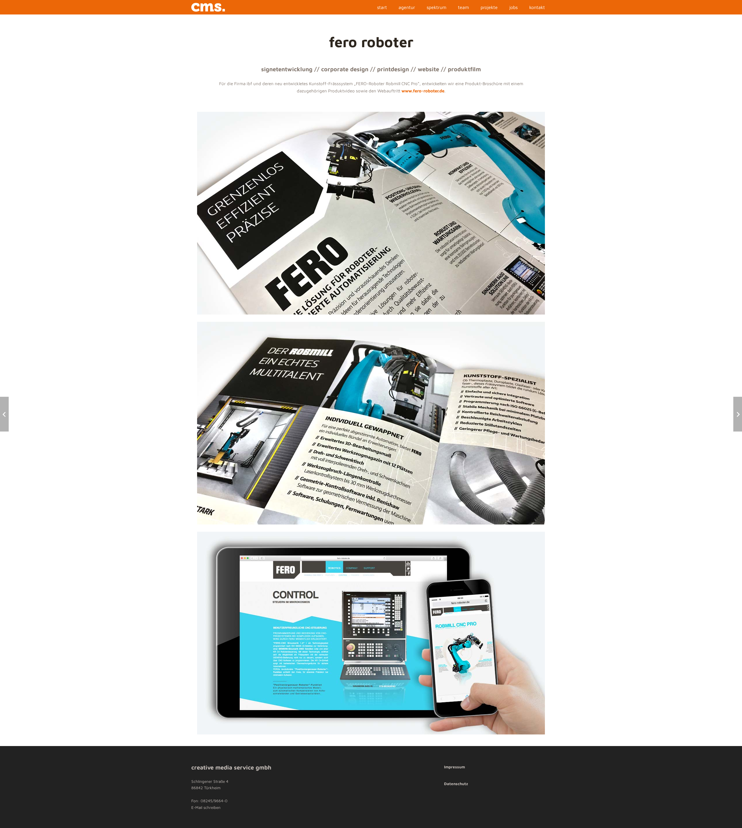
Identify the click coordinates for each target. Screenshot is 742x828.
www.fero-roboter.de (422, 90)
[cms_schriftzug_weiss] (208, 7)
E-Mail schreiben (206, 807)
